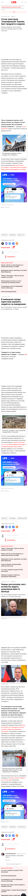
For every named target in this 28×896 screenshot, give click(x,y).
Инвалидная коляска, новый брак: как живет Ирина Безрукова (14, 271)
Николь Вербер (6, 490)
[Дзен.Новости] (2, 243)
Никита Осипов (6, 844)
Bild (26, 354)
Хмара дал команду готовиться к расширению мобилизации (10, 575)
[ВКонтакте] (13, 243)
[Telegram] (9, 243)
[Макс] (6, 243)
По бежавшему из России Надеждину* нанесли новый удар (12, 287)
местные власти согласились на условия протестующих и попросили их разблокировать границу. (14, 167)
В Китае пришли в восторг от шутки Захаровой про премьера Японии (11, 281)
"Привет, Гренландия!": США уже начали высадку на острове (12, 276)
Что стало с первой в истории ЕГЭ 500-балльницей (12, 570)
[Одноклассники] (16, 243)
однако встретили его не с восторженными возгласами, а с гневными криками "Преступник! (14, 444)
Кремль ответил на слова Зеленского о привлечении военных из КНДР (12, 265)
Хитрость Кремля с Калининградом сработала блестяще (11, 565)
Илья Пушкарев (6, 207)
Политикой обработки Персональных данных (11, 7)
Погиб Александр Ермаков (8, 291)
